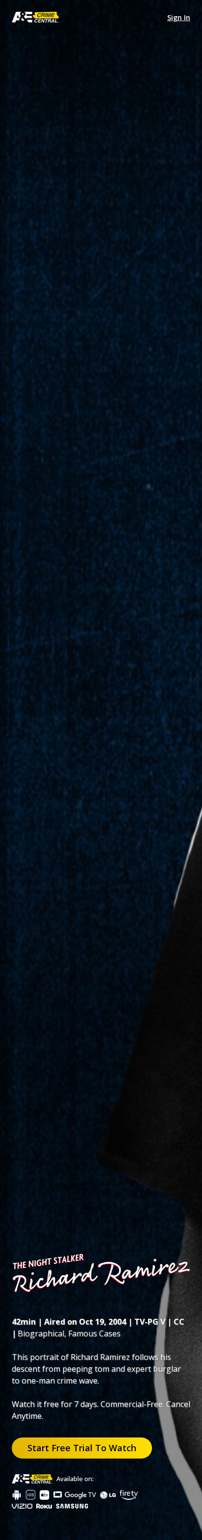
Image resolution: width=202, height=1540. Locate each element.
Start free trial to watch (81, 1448)
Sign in (178, 17)
